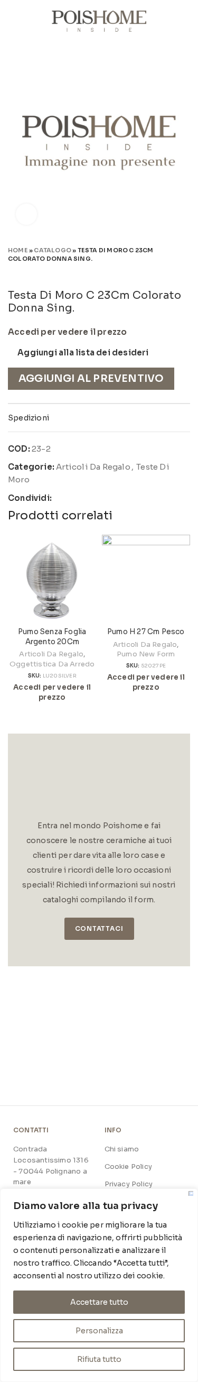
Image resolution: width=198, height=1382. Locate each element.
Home (18, 250)
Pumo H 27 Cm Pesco (146, 631)
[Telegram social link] (110, 498)
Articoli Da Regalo (93, 467)
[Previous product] (163, 273)
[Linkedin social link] (97, 498)
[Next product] (185, 273)
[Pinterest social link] (85, 498)
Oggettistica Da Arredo (52, 664)
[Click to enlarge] (26, 214)
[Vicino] (190, 1193)
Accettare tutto (99, 1302)
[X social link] (73, 498)
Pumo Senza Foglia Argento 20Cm (52, 636)
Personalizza (99, 1330)
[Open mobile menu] (12, 21)
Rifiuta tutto (99, 1359)
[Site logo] (99, 20)
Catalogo (52, 250)
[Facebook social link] (60, 498)
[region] (99, 1285)
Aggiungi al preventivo (91, 378)
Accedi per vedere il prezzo (67, 332)
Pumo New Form (146, 653)
